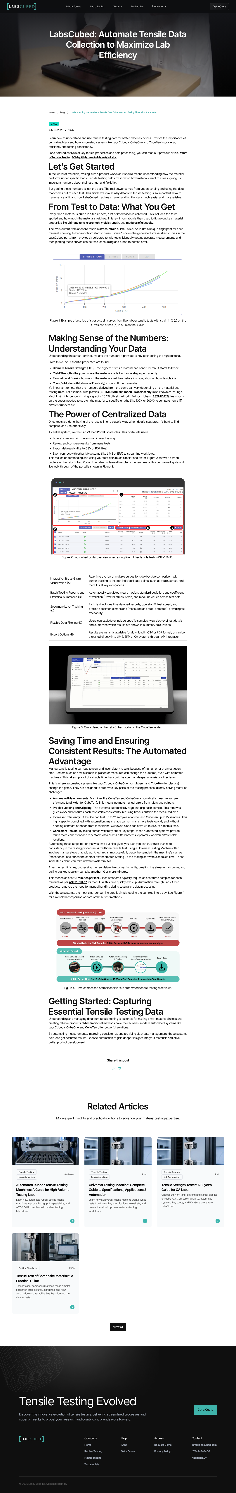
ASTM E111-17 (78, 882)
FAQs (124, 1444)
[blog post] (45, 1182)
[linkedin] (119, 1068)
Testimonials (137, 6)
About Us (117, 6)
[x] (123, 1070)
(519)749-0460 (201, 1451)
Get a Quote (219, 6)
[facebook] (124, 1070)
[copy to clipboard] (114, 1068)
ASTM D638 (108, 392)
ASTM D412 (160, 396)
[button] (161, 6)
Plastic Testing (97, 6)
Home (87, 1444)
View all (118, 1327)
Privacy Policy (162, 1451)
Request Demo (163, 1444)
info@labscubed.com (204, 1444)
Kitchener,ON (199, 1457)
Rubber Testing (73, 6)
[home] (34, 6)
